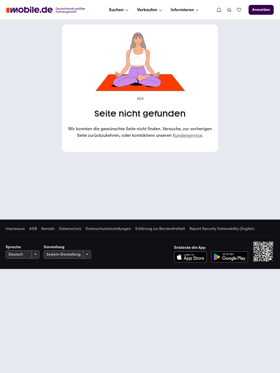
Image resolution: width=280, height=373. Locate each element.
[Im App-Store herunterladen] (192, 256)
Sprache (13, 247)
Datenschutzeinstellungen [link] (108, 229)
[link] (229, 9)
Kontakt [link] (48, 229)
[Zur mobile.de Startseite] (50, 10)
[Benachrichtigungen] (219, 10)
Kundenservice (187, 135)
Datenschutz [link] (70, 229)
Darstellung (54, 247)
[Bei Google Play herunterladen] (229, 256)
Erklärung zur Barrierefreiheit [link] (160, 229)
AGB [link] (33, 229)
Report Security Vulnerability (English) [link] (222, 229)
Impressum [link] (15, 229)
